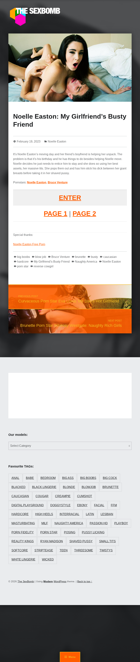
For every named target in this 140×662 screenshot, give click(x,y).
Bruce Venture (58, 182)
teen (64, 550)
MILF (44, 523)
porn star (22, 266)
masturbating (23, 523)
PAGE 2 (84, 213)
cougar (42, 496)
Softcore (19, 550)
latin (90, 514)
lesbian (107, 514)
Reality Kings (22, 541)
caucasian (109, 256)
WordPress (60, 581)
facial (99, 505)
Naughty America (86, 261)
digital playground (27, 505)
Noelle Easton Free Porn (29, 244)
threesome (83, 550)
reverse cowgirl (43, 266)
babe (30, 477)
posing (69, 532)
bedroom (48, 477)
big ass (68, 477)
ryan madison (51, 541)
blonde (69, 487)
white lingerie (23, 559)
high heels (44, 514)
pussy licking (93, 532)
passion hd (99, 523)
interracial (69, 514)
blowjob (89, 487)
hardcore (23, 261)
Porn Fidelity (22, 532)
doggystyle (60, 505)
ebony (82, 505)
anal (15, 477)
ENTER (70, 197)
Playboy (121, 523)
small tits (107, 541)
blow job (40, 256)
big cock (110, 477)
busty (94, 256)
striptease (43, 550)
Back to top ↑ (84, 581)
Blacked (18, 487)
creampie (63, 496)
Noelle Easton (57, 141)
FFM (114, 505)
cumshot (84, 496)
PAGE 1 (55, 213)
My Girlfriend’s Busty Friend (52, 261)
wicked (48, 559)
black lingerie (44, 487)
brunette (80, 256)
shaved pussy (81, 541)
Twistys (106, 550)
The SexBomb (26, 581)
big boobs (23, 256)
